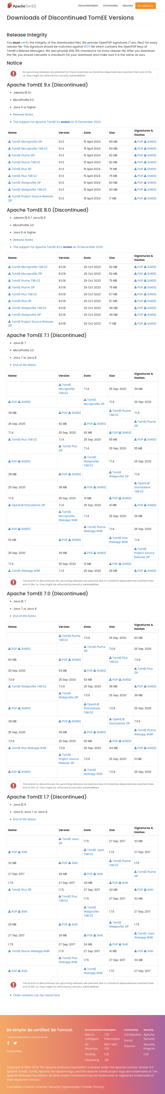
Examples (110, 1029)
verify (25, 43)
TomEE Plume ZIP (23, 155)
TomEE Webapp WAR (25, 571)
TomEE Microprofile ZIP (26, 142)
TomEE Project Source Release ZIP (144, 553)
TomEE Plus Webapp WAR (118, 540)
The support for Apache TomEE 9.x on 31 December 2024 (57, 122)
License (41, 1087)
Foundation (15, 1087)
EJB (106, 1054)
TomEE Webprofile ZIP (26, 183)
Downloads (145, 5)
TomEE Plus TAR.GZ (24, 176)
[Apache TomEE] (21, 5)
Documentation (88, 5)
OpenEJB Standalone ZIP (28, 505)
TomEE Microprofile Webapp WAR (68, 516)
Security (128, 5)
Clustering (92, 1060)
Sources (129, 1046)
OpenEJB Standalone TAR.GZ (142, 487)
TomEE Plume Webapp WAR (95, 529)
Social (128, 1040)
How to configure (91, 1037)
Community (110, 5)
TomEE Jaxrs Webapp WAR (144, 936)
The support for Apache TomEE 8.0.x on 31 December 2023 (58, 247)
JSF (106, 1060)
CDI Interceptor (112, 1037)
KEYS (87, 47)
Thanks (87, 1087)
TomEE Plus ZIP (21, 169)
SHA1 (23, 852)
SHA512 (151, 142)
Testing (90, 1054)
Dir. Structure (91, 1047)
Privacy (99, 1087)
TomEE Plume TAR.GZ (25, 162)
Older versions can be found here (36, 995)
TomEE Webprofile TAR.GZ (28, 190)
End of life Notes (24, 365)
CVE (146, 1054)
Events (29, 1087)
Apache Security (149, 1037)
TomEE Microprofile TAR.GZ (29, 149)
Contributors (132, 1035)
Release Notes (23, 114)
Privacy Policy (14, 1051)
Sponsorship (71, 1087)
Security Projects (149, 1047)
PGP (140, 142)
